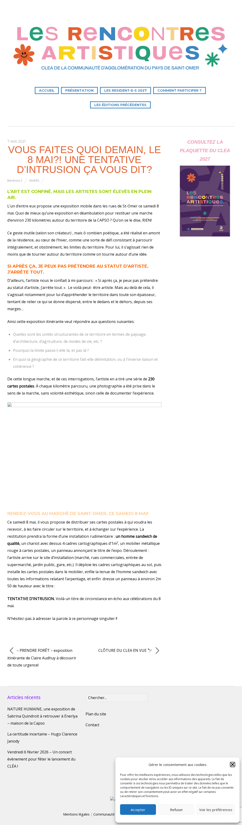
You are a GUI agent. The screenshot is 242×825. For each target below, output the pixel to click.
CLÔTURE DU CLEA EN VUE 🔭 (125, 650)
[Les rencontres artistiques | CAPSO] (121, 71)
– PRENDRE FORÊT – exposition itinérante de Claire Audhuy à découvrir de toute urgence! (41, 658)
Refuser (176, 809)
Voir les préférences (215, 809)
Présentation (79, 90)
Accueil (47, 90)
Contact (92, 724)
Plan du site (96, 714)
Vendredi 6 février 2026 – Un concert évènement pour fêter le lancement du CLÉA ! (41, 759)
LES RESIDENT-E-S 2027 (125, 90)
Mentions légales (76, 814)
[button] (232, 764)
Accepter (138, 809)
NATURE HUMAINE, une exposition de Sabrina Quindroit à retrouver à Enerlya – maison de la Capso (42, 716)
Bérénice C (15, 180)
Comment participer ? (179, 90)
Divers (34, 180)
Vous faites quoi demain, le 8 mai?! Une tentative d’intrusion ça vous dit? (84, 159)
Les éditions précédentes (120, 105)
